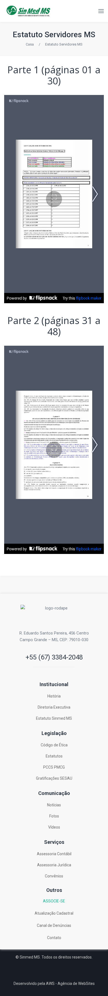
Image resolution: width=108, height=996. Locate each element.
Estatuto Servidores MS (54, 34)
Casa (30, 44)
